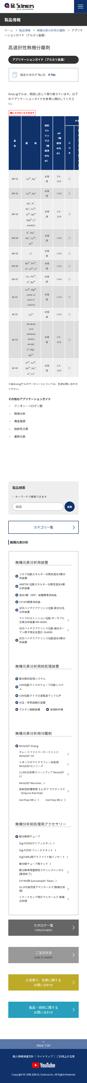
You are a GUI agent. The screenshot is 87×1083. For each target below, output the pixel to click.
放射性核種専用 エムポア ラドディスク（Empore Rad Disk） (42, 791)
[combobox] (43, 507)
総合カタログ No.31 (37, 75)
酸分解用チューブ (29, 836)
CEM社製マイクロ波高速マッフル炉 (40, 695)
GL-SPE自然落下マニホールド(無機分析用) (42, 889)
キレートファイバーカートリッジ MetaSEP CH (39, 754)
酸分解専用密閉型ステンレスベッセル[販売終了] (41, 872)
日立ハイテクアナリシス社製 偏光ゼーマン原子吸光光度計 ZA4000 (42, 630)
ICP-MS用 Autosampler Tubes (36, 881)
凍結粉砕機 (56, 709)
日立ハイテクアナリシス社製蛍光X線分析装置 (42, 640)
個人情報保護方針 (23, 1056)
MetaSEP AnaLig (28, 746)
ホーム (8, 30)
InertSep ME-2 (54, 800)
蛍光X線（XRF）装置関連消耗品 (38, 595)
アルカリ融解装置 (29, 709)
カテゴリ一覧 (43, 527)
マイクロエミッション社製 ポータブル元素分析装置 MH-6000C (42, 620)
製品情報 (25, 30)
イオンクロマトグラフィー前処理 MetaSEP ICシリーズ (39, 764)
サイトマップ (45, 1056)
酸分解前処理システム (32, 678)
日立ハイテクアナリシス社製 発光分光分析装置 (42, 610)
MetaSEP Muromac (30, 783)
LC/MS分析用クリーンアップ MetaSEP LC (41, 774)
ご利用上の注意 (65, 1056)
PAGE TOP (43, 1045)
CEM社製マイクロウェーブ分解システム (41, 687)
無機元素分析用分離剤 (51, 30)
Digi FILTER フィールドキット (36, 850)
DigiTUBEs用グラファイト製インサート (42, 857)
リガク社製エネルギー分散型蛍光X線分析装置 (42, 576)
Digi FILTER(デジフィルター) (35, 843)
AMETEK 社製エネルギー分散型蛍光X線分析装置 (42, 586)
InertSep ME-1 (27, 800)
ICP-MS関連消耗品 (29, 602)
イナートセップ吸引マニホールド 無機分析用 (42, 899)
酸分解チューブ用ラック (33, 864)
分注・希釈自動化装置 (32, 702)
